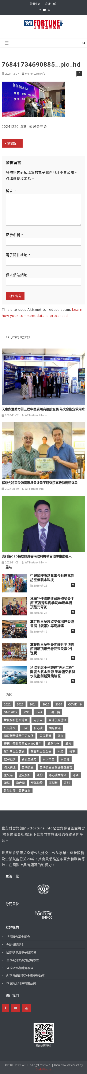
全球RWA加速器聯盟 (20, 968)
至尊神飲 (37, 783)
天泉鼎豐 (45, 736)
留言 (11, 190)
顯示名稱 (14, 235)
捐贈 (60, 751)
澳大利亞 (10, 767)
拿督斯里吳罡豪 (41, 751)
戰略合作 (53, 744)
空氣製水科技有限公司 (21, 983)
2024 (33, 704)
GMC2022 (10, 712)
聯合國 (20, 783)
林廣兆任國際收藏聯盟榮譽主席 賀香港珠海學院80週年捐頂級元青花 (52, 603)
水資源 (65, 759)
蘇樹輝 (53, 783)
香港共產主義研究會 (17, 791)
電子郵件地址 (18, 255)
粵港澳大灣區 (58, 775)
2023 (20, 704)
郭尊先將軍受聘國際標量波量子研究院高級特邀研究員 (40, 483)
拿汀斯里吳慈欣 (14, 751)
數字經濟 (10, 759)
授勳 (72, 751)
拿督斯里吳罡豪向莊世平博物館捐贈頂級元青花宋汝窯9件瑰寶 (52, 649)
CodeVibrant (43, 1069)
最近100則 (51, 4)
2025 (45, 704)
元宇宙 (38, 720)
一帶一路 (54, 712)
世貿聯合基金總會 (15, 720)
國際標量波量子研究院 (18, 736)
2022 (7, 704)
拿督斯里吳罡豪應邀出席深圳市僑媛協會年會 (15, 143)
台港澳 (38, 728)
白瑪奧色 (28, 767)
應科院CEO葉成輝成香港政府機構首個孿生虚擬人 (37, 556)
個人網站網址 (16, 275)
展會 (60, 736)
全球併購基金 (57, 720)
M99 (26, 712)
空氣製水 (25, 775)
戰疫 (68, 744)
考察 (76, 775)
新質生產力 (29, 759)
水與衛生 (48, 759)
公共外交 (10, 728)
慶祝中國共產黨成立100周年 (22, 744)
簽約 (40, 775)
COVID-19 (75, 704)
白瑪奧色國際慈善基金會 (56, 767)
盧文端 (8, 775)
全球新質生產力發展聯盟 (22, 960)
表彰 (67, 783)
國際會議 (55, 728)
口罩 (25, 728)
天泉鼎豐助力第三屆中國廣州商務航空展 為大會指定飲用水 (43, 409)
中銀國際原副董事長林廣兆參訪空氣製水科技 (52, 578)
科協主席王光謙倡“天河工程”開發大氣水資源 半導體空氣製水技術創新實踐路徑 (52, 672)
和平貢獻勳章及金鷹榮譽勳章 (25, 976)
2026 (58, 704)
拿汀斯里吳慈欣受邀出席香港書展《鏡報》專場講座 (52, 624)
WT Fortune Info (35, 73)
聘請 (7, 783)
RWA (39, 712)
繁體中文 (35, 4)
